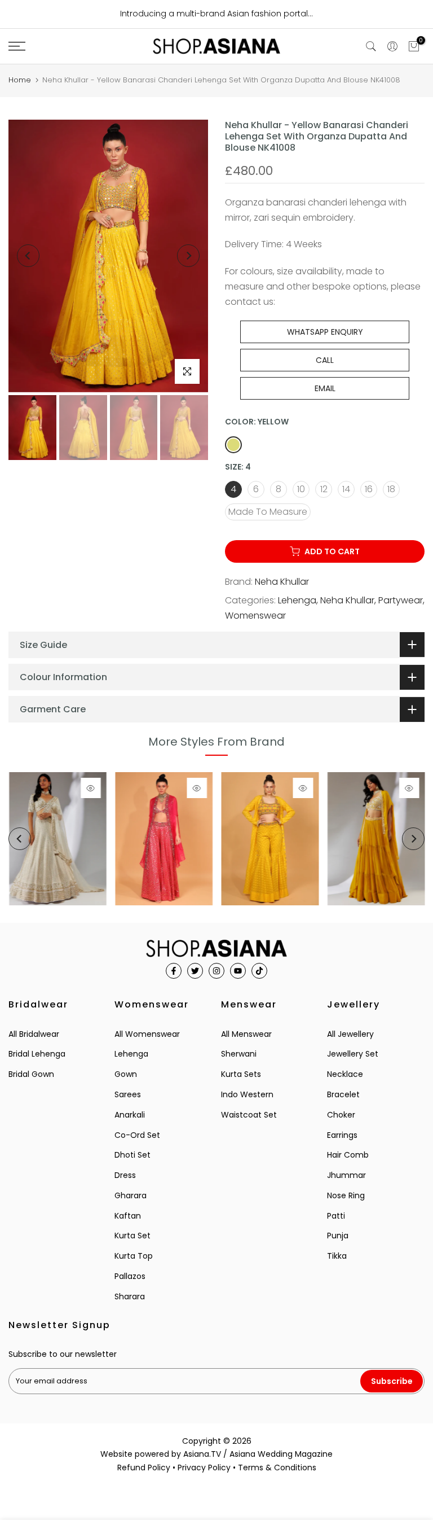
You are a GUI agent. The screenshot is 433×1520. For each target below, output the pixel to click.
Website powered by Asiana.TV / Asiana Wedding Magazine (216, 1454)
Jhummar (346, 1175)
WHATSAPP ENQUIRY (325, 332)
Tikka (337, 1255)
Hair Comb (348, 1154)
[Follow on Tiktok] (259, 971)
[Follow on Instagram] (216, 971)
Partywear (400, 600)
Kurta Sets (241, 1074)
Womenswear (255, 615)
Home (19, 80)
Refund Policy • (147, 1467)
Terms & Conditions (277, 1467)
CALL (325, 360)
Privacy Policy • (208, 1467)
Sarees (127, 1094)
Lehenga (297, 600)
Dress (125, 1175)
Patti (336, 1215)
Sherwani (239, 1053)
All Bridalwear (33, 1034)
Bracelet (343, 1094)
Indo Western (247, 1094)
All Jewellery (350, 1034)
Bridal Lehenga (36, 1053)
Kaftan (127, 1215)
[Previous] (28, 255)
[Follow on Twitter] (195, 971)
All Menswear (246, 1034)
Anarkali (129, 1114)
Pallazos (129, 1276)
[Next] (188, 255)
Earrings (342, 1135)
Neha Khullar (282, 581)
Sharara (129, 1296)
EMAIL (325, 388)
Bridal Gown (31, 1074)
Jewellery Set (352, 1053)
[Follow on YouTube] (238, 971)
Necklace (345, 1074)
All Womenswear (147, 1034)
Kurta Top (133, 1255)
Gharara (130, 1195)
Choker (341, 1114)
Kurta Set (132, 1235)
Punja (337, 1235)
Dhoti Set (132, 1154)
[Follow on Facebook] (174, 971)
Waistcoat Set (249, 1114)
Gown (125, 1074)
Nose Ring (346, 1195)
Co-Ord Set (137, 1135)
